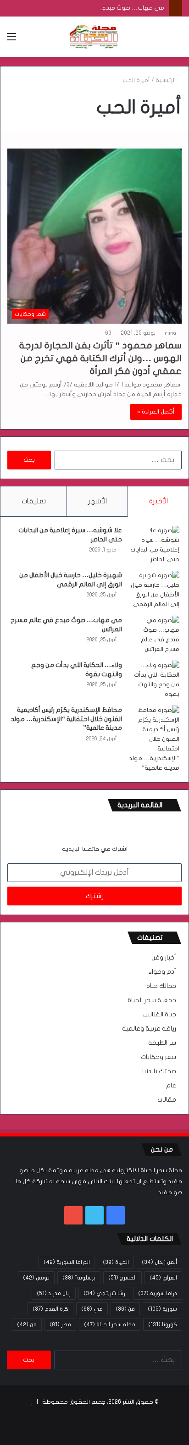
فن (125, 1309)
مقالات (166, 1100)
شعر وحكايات (158, 1057)
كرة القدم (50, 1309)
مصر (60, 1324)
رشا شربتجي (104, 1293)
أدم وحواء (162, 972)
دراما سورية (157, 1293)
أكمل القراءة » (156, 411)
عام (171, 1085)
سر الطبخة (162, 1043)
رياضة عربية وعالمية (149, 1029)
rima (170, 333)
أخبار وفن (163, 957)
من (27, 1324)
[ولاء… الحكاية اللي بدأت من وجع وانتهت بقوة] (154, 680)
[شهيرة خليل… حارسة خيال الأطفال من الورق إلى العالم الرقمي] (154, 590)
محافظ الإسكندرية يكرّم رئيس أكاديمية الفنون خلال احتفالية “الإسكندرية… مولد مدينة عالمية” (66, 718)
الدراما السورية (67, 1262)
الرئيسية (166, 80)
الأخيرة (158, 501)
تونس (36, 1277)
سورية (162, 1309)
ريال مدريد (54, 1293)
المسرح (122, 1277)
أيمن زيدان (159, 1262)
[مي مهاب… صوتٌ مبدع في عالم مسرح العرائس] (154, 635)
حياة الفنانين (159, 1014)
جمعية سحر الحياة (152, 1000)
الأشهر (97, 501)
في (92, 1309)
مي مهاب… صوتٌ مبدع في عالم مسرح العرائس (102, 8)
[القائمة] (11, 40)
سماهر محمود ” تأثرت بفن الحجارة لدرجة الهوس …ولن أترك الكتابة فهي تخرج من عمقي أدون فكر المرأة (100, 358)
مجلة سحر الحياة (109, 1324)
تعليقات (34, 501)
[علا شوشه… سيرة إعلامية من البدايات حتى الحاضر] (154, 545)
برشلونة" (78, 1277)
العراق (163, 1277)
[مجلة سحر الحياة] (94, 36)
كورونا (162, 1324)
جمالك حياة (161, 986)
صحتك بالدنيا (159, 1071)
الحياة (116, 1262)
